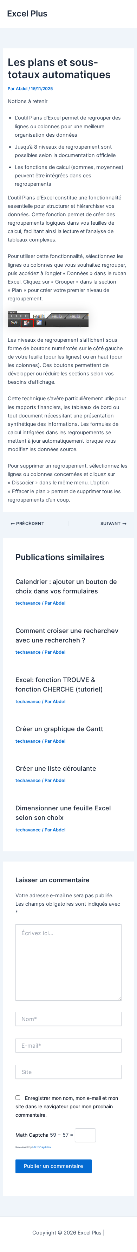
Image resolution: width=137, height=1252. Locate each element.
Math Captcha (31, 1135)
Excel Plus (27, 13)
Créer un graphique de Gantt (59, 729)
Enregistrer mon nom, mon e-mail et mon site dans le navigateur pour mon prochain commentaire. (66, 1106)
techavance (28, 603)
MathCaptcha (41, 1147)
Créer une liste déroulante (55, 768)
